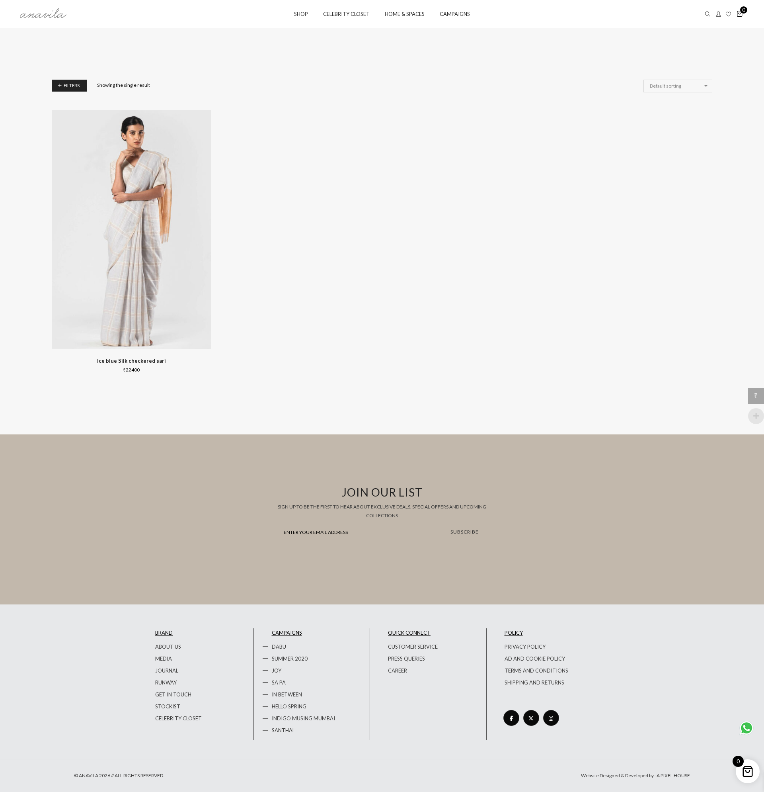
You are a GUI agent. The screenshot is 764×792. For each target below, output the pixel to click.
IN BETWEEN (287, 694)
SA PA (279, 682)
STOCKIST (167, 706)
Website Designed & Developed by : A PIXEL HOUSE (635, 775)
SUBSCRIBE (464, 532)
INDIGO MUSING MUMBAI (303, 718)
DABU (279, 646)
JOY (276, 670)
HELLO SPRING (289, 706)
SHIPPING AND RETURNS (534, 682)
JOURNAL (166, 670)
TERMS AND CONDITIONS (536, 670)
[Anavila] (43, 15)
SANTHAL (283, 730)
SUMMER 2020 (290, 658)
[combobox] (677, 86)
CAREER (397, 670)
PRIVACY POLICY (525, 646)
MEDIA (163, 658)
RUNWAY (166, 682)
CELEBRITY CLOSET (178, 718)
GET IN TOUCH (173, 694)
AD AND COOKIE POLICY (535, 658)
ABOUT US (168, 646)
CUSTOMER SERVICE (413, 646)
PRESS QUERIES (406, 658)
